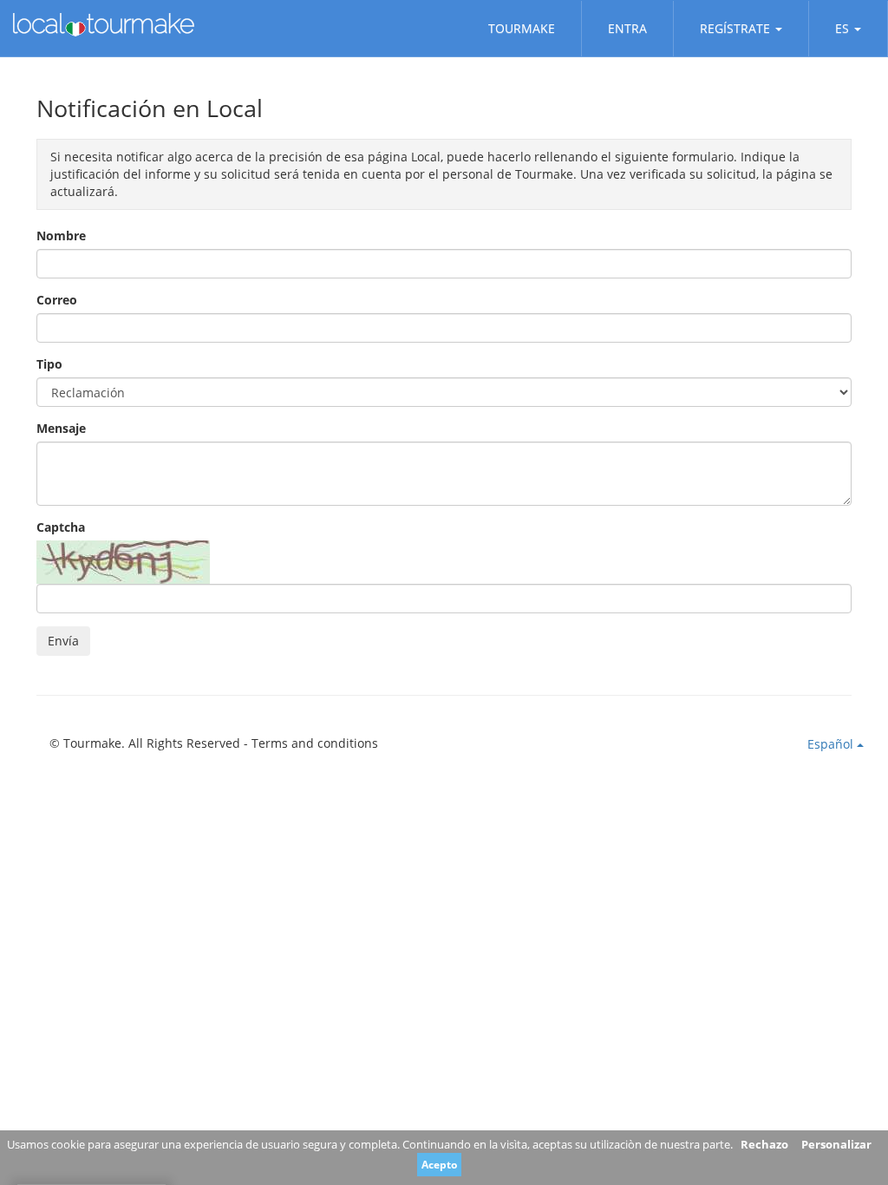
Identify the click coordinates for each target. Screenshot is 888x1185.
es (842, 28)
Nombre (61, 235)
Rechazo (764, 1144)
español (832, 744)
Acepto (439, 1164)
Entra (627, 28)
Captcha (60, 527)
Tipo (49, 364)
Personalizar (836, 1144)
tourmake (521, 28)
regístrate (735, 28)
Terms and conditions (314, 743)
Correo (56, 299)
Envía (63, 640)
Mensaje (61, 428)
